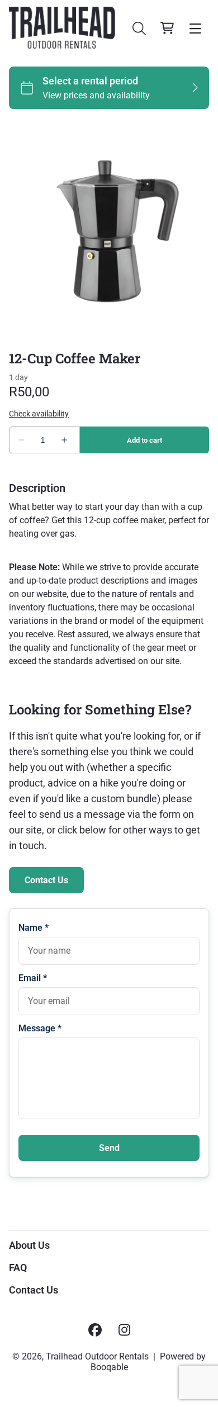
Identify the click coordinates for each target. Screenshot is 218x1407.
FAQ (18, 1267)
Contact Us (46, 880)
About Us (29, 1245)
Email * (32, 978)
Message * (39, 1028)
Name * (33, 927)
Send (109, 1148)
